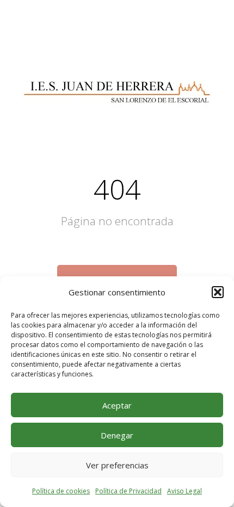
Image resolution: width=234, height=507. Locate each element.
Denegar (117, 435)
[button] (217, 292)
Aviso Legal (184, 491)
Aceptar (117, 405)
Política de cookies (61, 491)
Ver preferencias (117, 465)
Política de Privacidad (128, 491)
